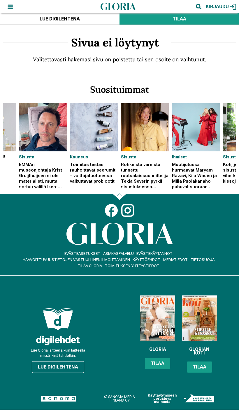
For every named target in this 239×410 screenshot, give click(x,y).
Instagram (127, 210)
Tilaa (179, 19)
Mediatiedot (175, 259)
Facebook (111, 210)
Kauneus (79, 157)
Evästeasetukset (82, 253)
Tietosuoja (203, 259)
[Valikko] (10, 6)
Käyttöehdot (146, 259)
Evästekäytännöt (154, 253)
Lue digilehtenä (60, 19)
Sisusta (26, 157)
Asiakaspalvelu (118, 253)
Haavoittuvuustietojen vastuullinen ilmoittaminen (76, 259)
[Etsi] (198, 6)
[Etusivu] (118, 6)
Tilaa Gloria (90, 266)
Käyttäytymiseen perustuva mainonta (162, 398)
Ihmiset (179, 157)
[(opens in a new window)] (58, 340)
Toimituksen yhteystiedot (132, 266)
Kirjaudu (217, 6)
